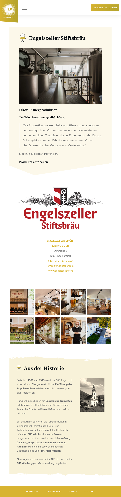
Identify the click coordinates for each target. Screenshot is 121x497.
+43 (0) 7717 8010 (60, 260)
